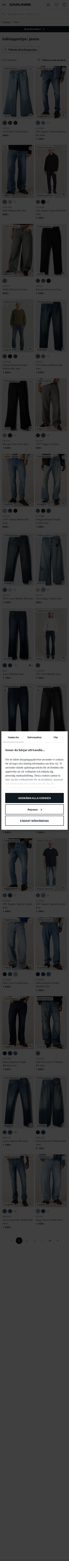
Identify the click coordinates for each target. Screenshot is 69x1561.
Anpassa (32, 809)
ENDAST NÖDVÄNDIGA (34, 820)
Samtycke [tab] (13, 737)
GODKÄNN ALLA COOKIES (34, 798)
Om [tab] (56, 737)
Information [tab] (34, 737)
